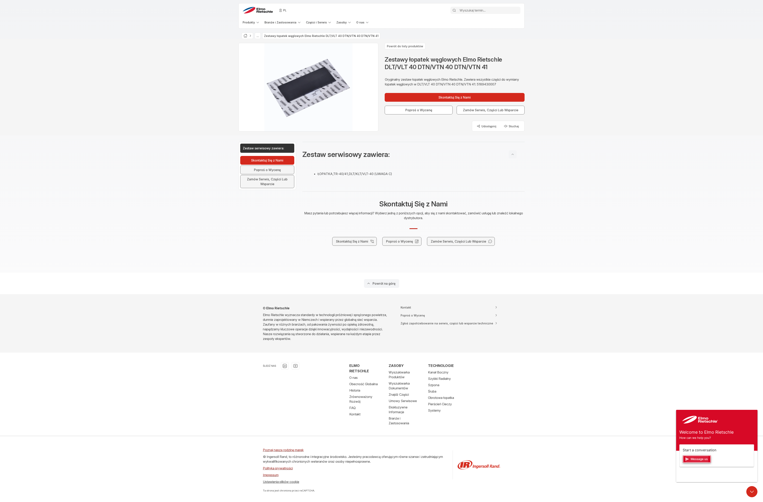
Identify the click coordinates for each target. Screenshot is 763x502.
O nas (353, 378)
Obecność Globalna (363, 384)
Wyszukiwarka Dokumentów (399, 385)
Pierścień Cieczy (440, 404)
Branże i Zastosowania (399, 420)
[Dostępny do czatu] (751, 491)
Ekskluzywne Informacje (398, 409)
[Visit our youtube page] (295, 366)
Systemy (434, 410)
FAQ (352, 408)
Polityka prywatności (278, 468)
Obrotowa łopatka (441, 398)
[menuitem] (251, 22)
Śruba (432, 391)
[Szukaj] (454, 10)
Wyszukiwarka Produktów (399, 374)
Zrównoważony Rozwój (360, 399)
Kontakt (354, 414)
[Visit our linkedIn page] (285, 366)
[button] (413, 154)
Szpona (433, 385)
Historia (354, 390)
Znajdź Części (399, 395)
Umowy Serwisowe (403, 401)
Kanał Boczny (438, 372)
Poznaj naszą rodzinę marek (283, 450)
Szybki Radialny (439, 379)
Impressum (271, 475)
